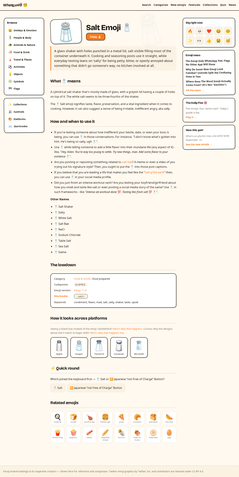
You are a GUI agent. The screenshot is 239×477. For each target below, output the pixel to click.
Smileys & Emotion (22, 30)
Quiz (223, 4)
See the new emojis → (199, 144)
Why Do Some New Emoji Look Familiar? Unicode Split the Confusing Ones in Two (208, 72)
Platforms (17, 119)
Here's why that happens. (128, 328)
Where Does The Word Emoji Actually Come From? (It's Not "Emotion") (208, 83)
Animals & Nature (21, 45)
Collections (210, 4)
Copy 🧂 (95, 36)
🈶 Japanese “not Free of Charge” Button (96, 388)
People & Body (19, 37)
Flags (14, 88)
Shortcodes (17, 126)
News (232, 4)
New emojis (178, 4)
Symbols (16, 81)
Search (146, 4)
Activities (16, 67)
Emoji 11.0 (80, 290)
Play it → (191, 117)
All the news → (195, 90)
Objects (15, 74)
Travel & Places (20, 59)
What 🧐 (15, 5)
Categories (161, 4)
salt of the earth (154, 172)
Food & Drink (19, 52)
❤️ (209, 31)
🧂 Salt (57, 388)
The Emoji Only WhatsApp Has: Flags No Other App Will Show (208, 62)
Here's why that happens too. (107, 332)
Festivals (194, 4)
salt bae (127, 162)
